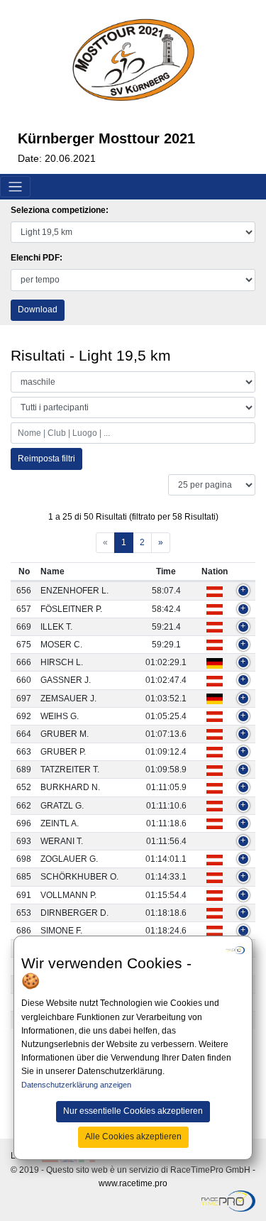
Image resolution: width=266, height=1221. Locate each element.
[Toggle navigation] (15, 187)
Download (37, 309)
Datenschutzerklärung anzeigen (76, 1084)
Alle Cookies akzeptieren (133, 1136)
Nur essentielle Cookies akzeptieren (133, 1111)
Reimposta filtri (46, 459)
